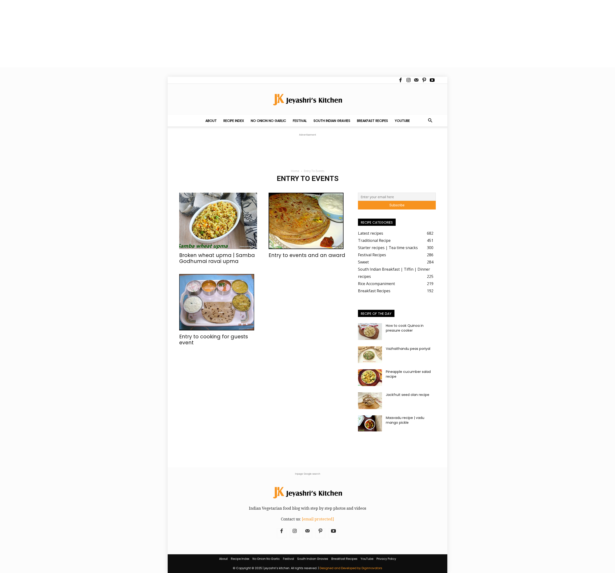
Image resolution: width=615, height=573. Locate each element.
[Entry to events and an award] (307, 221)
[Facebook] (400, 80)
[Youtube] (432, 80)
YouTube (402, 120)
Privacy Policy (386, 559)
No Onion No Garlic (268, 120)
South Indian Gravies (332, 120)
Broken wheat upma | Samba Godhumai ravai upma (217, 258)
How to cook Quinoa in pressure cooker (405, 328)
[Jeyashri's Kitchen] (307, 99)
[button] (430, 121)
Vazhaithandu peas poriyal (408, 348)
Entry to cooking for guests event (213, 339)
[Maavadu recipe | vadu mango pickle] (370, 423)
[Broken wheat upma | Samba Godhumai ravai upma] (218, 221)
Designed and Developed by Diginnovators (351, 568)
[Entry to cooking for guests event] (218, 302)
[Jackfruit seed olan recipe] (370, 400)
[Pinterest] (424, 80)
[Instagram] (408, 80)
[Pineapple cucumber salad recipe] (370, 377)
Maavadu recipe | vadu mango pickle (405, 420)
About (211, 120)
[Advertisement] (144, 33)
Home (295, 171)
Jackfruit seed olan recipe (407, 394)
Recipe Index (233, 120)
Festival (300, 120)
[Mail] (416, 80)
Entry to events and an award (307, 255)
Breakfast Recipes (372, 120)
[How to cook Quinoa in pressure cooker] (370, 331)
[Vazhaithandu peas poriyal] (370, 354)
